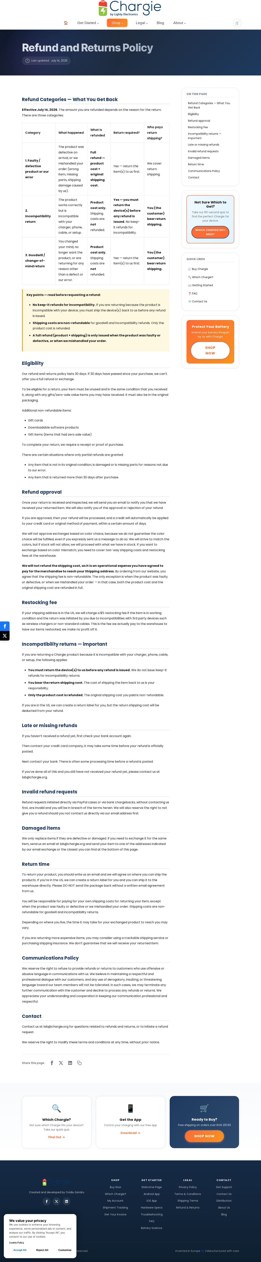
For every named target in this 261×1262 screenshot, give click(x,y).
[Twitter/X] (56, 1201)
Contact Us (224, 1194)
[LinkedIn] (66, 1201)
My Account (115, 1201)
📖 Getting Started (200, 285)
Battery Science (151, 1228)
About (179, 22)
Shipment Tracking (115, 1207)
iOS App (152, 1201)
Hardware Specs (151, 1207)
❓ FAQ (192, 293)
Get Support (224, 1187)
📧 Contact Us (197, 301)
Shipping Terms (188, 1201)
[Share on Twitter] (61, 1063)
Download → (130, 1133)
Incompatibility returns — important (204, 136)
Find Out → (56, 1137)
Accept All (19, 1249)
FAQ (151, 1221)
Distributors (224, 1201)
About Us (224, 1207)
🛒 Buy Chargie (198, 269)
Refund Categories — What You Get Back (209, 105)
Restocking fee (198, 127)
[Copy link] (79, 1063)
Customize (64, 1249)
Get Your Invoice (115, 1214)
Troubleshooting (152, 1214)
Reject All (42, 1249)
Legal (142, 22)
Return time (196, 164)
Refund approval (199, 121)
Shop (117, 22)
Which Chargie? (115, 1194)
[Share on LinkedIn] (70, 1063)
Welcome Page (151, 1187)
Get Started (88, 22)
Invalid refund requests (203, 151)
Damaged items (199, 158)
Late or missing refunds (203, 145)
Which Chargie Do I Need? (210, 232)
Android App (152, 1194)
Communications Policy (204, 171)
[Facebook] (46, 1201)
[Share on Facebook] (52, 1063)
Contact (193, 177)
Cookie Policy (16, 1242)
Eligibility (193, 114)
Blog (160, 22)
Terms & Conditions (187, 1194)
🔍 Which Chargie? (200, 277)
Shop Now (210, 350)
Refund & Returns (187, 1207)
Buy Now (115, 1187)
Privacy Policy (188, 1187)
